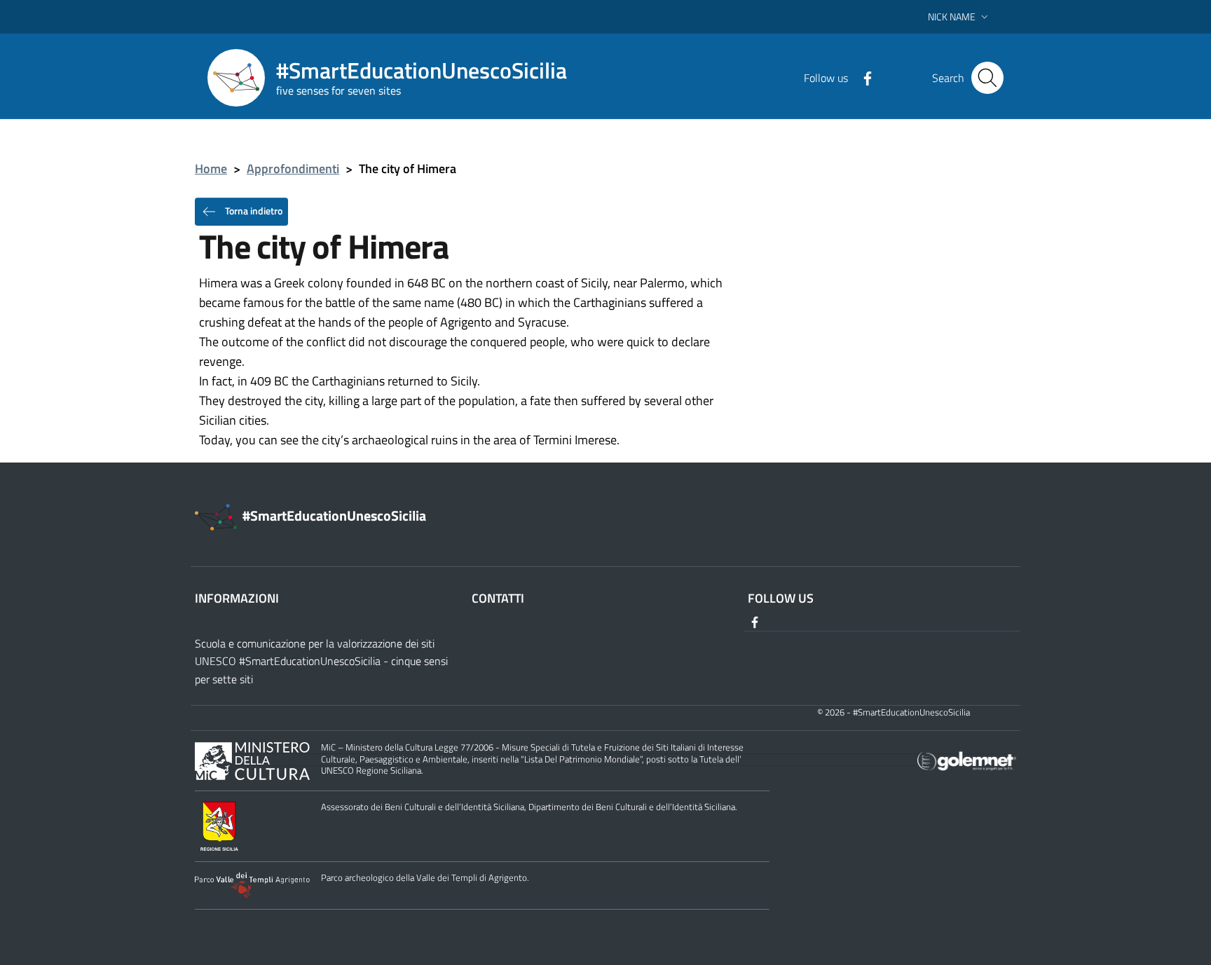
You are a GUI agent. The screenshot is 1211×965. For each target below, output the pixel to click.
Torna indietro (252, 210)
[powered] (966, 760)
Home (211, 168)
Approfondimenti (293, 168)
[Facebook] (862, 77)
